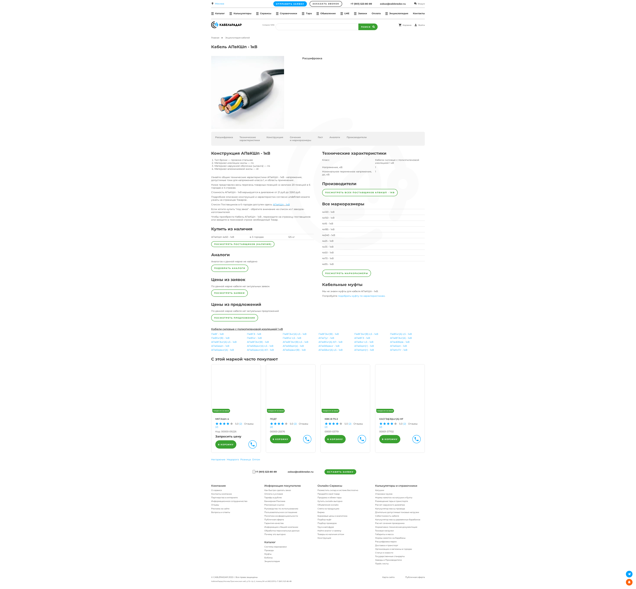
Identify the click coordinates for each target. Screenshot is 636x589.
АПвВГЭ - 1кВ (362, 337)
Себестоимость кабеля (387, 516)
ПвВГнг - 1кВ (254, 337)
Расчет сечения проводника (389, 523)
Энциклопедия (272, 561)
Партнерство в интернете (224, 497)
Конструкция (274, 137)
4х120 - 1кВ (328, 211)
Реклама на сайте (220, 508)
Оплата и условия (273, 494)
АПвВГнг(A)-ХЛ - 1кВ (330, 341)
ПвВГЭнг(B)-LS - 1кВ (366, 334)
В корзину (226, 444)
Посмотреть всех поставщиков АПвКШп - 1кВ (360, 192)
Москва (219, 3)
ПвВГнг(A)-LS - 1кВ (401, 334)
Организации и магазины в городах (393, 549)
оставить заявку (340, 472)
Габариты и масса (384, 534)
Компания (218, 485)
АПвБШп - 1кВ (398, 345)
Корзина (407, 25)
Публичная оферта (274, 519)
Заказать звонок (326, 3)
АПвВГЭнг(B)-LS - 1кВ (295, 341)
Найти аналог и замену (329, 530)
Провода (269, 550)
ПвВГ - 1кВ (217, 334)
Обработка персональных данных (281, 530)
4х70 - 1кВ (328, 258)
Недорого (233, 459)
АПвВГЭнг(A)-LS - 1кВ (224, 341)
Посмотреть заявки (229, 293)
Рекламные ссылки (274, 505)
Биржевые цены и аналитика (332, 516)
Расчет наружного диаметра (390, 505)
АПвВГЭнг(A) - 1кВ (401, 337)
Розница (245, 459)
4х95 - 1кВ (328, 264)
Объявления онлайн (328, 505)
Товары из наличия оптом (331, 534)
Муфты (267, 554)
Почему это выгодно (275, 534)
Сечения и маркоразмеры (300, 139)
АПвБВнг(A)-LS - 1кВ (330, 349)
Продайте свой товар (329, 494)
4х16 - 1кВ (327, 223)
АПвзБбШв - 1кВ (399, 341)
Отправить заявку (290, 4)
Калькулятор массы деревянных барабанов (397, 519)
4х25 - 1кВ (327, 240)
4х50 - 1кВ (328, 252)
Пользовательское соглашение (280, 512)
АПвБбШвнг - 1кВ (328, 345)
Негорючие (218, 459)
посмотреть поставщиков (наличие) (242, 244)
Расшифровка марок (386, 541)
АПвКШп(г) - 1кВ (364, 349)
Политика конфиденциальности (281, 516)
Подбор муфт (324, 519)
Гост (320, 137)
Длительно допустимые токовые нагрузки (397, 512)
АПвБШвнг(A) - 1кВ (222, 349)
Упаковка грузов (383, 494)
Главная (215, 37)
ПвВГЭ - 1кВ (254, 334)
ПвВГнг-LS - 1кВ (292, 337)
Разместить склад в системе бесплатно (338, 490)
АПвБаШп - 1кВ (220, 345)
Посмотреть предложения (234, 318)
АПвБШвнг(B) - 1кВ (294, 349)
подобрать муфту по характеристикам (361, 295)
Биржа (321, 512)
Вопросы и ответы (220, 512)
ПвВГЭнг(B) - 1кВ (328, 334)
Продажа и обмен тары (330, 497)
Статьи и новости (384, 552)
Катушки (379, 490)
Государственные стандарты (390, 556)
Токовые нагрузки (384, 530)
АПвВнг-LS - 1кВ (363, 341)
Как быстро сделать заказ (277, 490)
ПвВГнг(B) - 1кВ (220, 337)
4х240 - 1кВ (328, 235)
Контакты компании (221, 494)
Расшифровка (224, 137)
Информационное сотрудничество (229, 501)
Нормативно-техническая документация (396, 527)
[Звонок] (254, 472)
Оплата (376, 13)
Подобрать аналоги (229, 268)
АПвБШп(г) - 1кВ (364, 345)
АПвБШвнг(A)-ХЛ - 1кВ (260, 349)
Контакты (419, 13)
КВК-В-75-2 (331, 418)
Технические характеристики (249, 139)
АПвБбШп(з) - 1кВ (293, 345)
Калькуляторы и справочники (396, 485)
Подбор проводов (327, 523)
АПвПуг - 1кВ (326, 337)
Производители (357, 137)
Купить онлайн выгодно (330, 501)
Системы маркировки (275, 546)
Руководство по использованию (281, 508)
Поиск (366, 27)
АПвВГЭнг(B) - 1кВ (258, 341)
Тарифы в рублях (273, 497)
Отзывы (215, 505)
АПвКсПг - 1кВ (398, 349)
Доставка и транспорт (386, 545)
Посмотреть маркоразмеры (346, 273)
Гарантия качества (274, 523)
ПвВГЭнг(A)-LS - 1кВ (294, 334)
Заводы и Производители (388, 560)
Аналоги (334, 137)
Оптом (256, 459)
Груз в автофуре (326, 527)
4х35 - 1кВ (327, 246)
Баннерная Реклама (274, 501)
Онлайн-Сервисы (330, 485)
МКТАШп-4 (222, 418)
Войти (421, 25)
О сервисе (216, 490)
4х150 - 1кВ (328, 217)
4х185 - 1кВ (328, 229)
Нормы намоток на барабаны (390, 538)
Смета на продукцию (328, 508)
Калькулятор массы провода (390, 508)
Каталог (270, 542)
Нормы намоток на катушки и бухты (393, 497)
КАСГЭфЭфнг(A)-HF (391, 418)
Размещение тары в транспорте (391, 501)
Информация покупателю (282, 485)
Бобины (268, 557)
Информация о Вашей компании (281, 527)
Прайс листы (382, 563)
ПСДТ (273, 418)
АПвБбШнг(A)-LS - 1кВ (260, 345)
